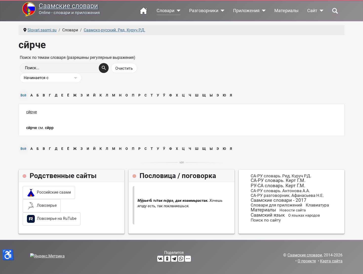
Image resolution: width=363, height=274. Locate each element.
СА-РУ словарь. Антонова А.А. (280, 190)
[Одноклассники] (167, 259)
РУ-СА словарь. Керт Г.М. (278, 185)
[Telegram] (174, 259)
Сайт (312, 10)
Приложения (246, 10)
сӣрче (31, 112)
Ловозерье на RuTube (55, 218)
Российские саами (53, 192)
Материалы (286, 10)
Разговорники (203, 10)
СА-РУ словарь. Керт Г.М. (278, 180)
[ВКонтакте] (160, 259)
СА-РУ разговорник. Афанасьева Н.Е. (287, 195)
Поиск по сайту (266, 220)
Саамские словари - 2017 (278, 200)
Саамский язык (268, 215)
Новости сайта (293, 210)
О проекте (307, 261)
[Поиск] (104, 68)
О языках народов (304, 215)
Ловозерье (46, 205)
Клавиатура (317, 205)
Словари (165, 10)
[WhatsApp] (181, 259)
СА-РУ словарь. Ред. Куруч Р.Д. (281, 175)
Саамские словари (68, 6)
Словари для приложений (276, 205)
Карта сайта (331, 261)
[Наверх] (354, 265)
